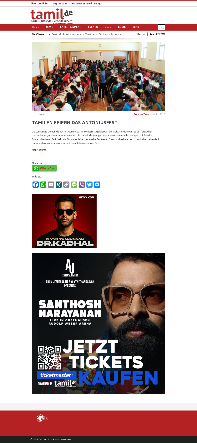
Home (35, 27)
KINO (136, 27)
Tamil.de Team (141, 114)
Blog (108, 27)
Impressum (60, 3)
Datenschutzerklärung (86, 3)
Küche (122, 27)
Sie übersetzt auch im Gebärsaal (118, 34)
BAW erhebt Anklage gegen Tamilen (73, 34)
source (42, 149)
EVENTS (93, 27)
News (49, 27)
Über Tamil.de (39, 3)
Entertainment (70, 27)
